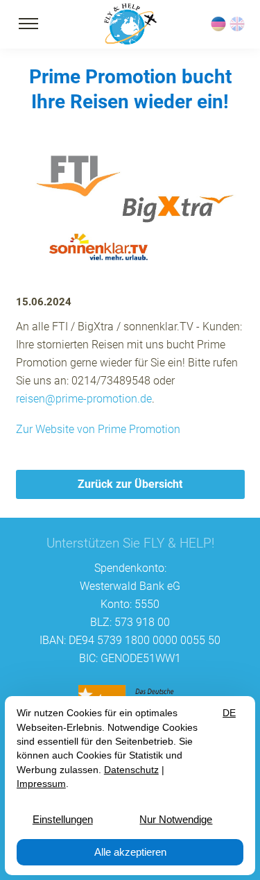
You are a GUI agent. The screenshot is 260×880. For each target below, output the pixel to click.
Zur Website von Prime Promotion (98, 429)
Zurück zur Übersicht (130, 484)
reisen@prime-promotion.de (84, 398)
